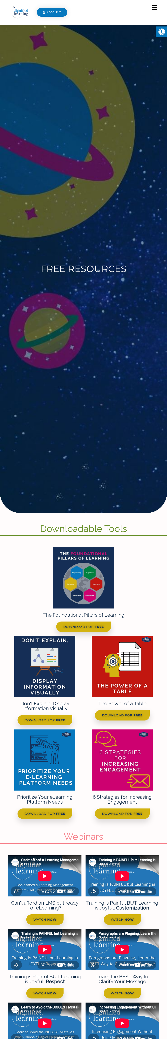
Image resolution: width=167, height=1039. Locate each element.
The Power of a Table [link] (122, 703)
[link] (161, 31)
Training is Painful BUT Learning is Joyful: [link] (122, 905)
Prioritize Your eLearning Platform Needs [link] (45, 799)
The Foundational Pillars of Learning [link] (83, 615)
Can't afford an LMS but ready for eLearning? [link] (44, 905)
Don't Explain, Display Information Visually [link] (45, 706)
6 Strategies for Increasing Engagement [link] (122, 799)
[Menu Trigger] (154, 7)
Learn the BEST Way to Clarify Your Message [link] (122, 979)
